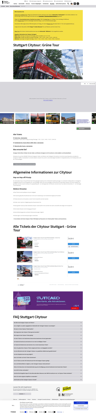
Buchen (73, 258)
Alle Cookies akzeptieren (81, 402)
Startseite (3, 6)
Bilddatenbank (55, 399)
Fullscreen (91, 83)
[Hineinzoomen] (85, 83)
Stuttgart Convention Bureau (44, 399)
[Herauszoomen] (87, 83)
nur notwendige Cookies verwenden (81, 408)
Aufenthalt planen (61, 3)
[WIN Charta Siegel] (75, 394)
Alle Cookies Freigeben (48, 100)
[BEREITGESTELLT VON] (21, 285)
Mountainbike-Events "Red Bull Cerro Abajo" (30, 19)
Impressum (22, 408)
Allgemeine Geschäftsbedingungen (67, 399)
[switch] (35, 412)
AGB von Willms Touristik (52, 284)
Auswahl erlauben (81, 405)
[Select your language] (18, 279)
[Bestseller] (24, 248)
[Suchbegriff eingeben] (68, 4)
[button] (48, 322)
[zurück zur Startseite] (6, 2)
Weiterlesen (37, 246)
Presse (29, 399)
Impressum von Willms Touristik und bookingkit (71, 284)
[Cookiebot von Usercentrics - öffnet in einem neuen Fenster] (13, 412)
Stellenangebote (22, 399)
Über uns (15, 399)
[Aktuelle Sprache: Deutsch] (71, 4)
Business (34, 399)
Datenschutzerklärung (29, 408)
